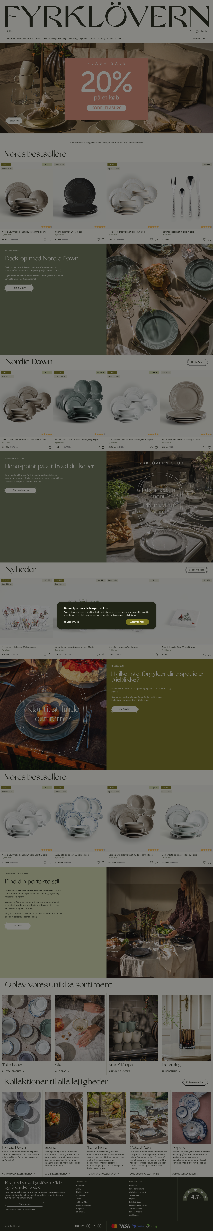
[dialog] (106, 615)
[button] (71, 622)
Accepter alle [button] (137, 622)
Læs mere (135, 615)
